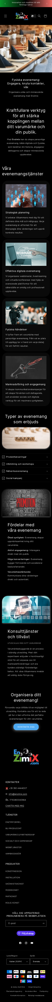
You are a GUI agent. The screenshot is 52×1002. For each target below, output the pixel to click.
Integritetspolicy (34, 987)
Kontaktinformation (17, 995)
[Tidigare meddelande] (5, 4)
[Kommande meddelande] (47, 4)
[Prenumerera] (43, 923)
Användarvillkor (31, 991)
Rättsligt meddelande (36, 995)
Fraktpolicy (44, 991)
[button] (5, 16)
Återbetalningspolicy (14, 991)
